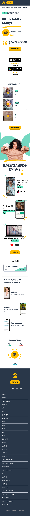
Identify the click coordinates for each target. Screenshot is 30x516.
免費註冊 (15, 252)
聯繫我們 (4, 398)
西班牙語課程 (5, 466)
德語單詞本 (5, 477)
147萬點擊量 (15, 74)
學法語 (4, 429)
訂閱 (3, 408)
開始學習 (10, 2)
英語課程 (4, 473)
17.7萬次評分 (15, 65)
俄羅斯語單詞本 (17, 7)
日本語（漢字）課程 (7, 460)
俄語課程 (9, 7)
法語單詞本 (5, 484)
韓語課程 (4, 456)
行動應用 (4, 404)
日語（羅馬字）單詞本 (8, 494)
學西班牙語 (5, 439)
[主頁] (5, 43)
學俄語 (3, 7)
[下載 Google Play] (15, 69)
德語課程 (4, 446)
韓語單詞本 (5, 487)
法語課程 (4, 453)
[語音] (6, 32)
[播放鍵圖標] (8, 92)
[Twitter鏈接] (13, 389)
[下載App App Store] (15, 60)
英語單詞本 (5, 504)
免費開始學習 (15, 49)
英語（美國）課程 (7, 470)
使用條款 (8, 510)
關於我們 (4, 394)
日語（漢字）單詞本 (7, 491)
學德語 (4, 422)
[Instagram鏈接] (21, 389)
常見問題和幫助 (6, 401)
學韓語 (4, 432)
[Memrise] (3, 3)
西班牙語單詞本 (6, 498)
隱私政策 (14, 510)
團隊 (3, 411)
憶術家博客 (5, 415)
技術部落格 (5, 418)
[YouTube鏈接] (17, 389)
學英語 (4, 442)
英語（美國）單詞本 (7, 501)
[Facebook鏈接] (9, 389)
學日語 (4, 435)
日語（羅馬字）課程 (7, 463)
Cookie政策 (21, 510)
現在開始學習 (15, 127)
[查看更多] (26, 3)
